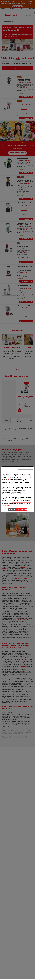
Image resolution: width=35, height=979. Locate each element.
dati (8, 479)
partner (19, 474)
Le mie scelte (12, 509)
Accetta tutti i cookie (22, 509)
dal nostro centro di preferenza (21, 502)
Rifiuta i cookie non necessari (25, 469)
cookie (10, 505)
